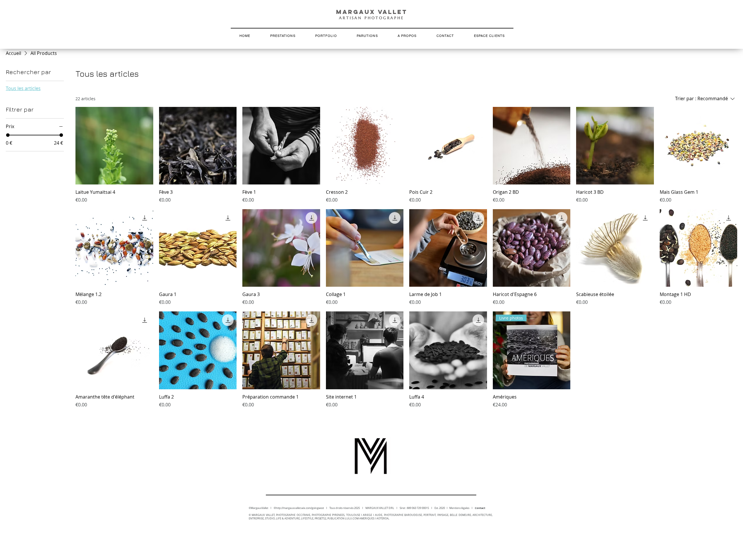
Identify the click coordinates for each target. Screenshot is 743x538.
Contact (480, 508)
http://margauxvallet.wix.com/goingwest (300, 508)
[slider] (7, 135)
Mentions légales (460, 508)
